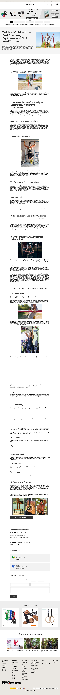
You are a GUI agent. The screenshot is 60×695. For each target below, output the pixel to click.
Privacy (13, 672)
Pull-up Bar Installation (24, 671)
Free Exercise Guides (24, 677)
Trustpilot (30, 1)
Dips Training (46, 22)
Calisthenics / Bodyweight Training (12, 24)
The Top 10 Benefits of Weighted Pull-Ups (18, 532)
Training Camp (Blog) (8, 28)
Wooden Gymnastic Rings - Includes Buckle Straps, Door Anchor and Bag (49, 624)
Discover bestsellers (32, 18)
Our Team (4, 665)
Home (3, 28)
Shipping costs (14, 668)
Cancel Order (14, 666)
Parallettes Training (23, 24)
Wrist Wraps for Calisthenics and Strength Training (29, 624)
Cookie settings (15, 670)
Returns (13, 664)
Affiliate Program (25, 679)
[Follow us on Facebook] (42, 663)
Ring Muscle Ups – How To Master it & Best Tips (20, 537)
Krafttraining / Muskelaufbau (35, 24)
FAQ (22, 664)
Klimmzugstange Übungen (19, 22)
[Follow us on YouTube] (49, 663)
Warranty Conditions (14, 678)
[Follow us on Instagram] (46, 663)
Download (54, 16)
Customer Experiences (4, 670)
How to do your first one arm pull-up (17, 535)
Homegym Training (30, 22)
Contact (23, 666)
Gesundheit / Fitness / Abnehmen (48, 24)
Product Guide (24, 668)
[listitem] (18, 544)
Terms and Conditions (14, 675)
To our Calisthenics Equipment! (21, 517)
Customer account (25, 662)
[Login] (54, 4)
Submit (13, 596)
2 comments (27, 542)
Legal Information (15, 662)
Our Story (4, 663)
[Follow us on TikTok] (42, 666)
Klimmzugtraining (39, 22)
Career (3, 667)
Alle (11, 22)
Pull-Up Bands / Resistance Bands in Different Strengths (9, 624)
